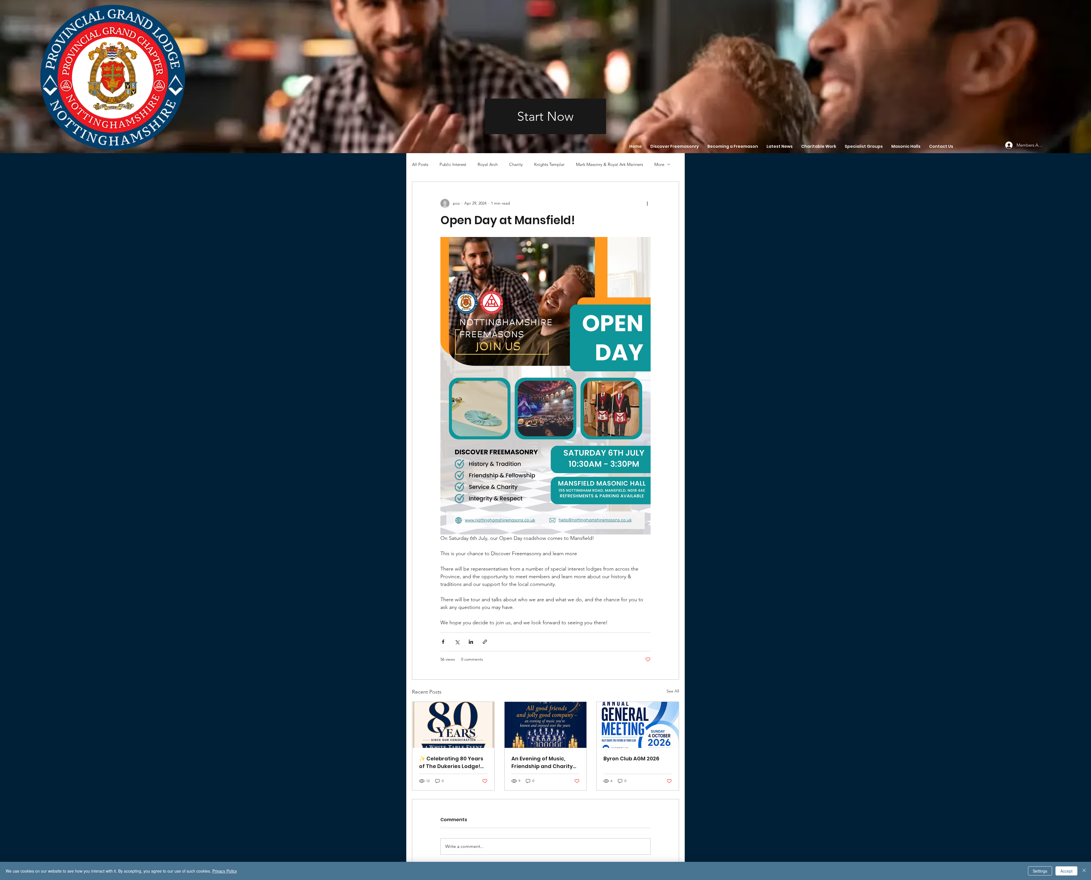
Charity (516, 164)
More (659, 164)
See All (673, 691)
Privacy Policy (224, 871)
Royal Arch (488, 164)
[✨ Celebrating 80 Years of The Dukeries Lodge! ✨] (453, 725)
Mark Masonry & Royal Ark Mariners (609, 164)
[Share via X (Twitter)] (457, 641)
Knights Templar (549, 164)
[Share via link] (485, 641)
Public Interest (453, 164)
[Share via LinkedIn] (471, 641)
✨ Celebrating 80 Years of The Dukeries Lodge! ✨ (451, 762)
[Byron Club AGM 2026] (638, 725)
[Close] (1084, 870)
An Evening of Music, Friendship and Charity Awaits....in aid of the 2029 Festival (542, 762)
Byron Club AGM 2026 (631, 758)
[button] (674, 146)
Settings (1040, 871)
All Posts (420, 164)
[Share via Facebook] (443, 641)
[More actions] (647, 203)
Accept (1066, 871)
